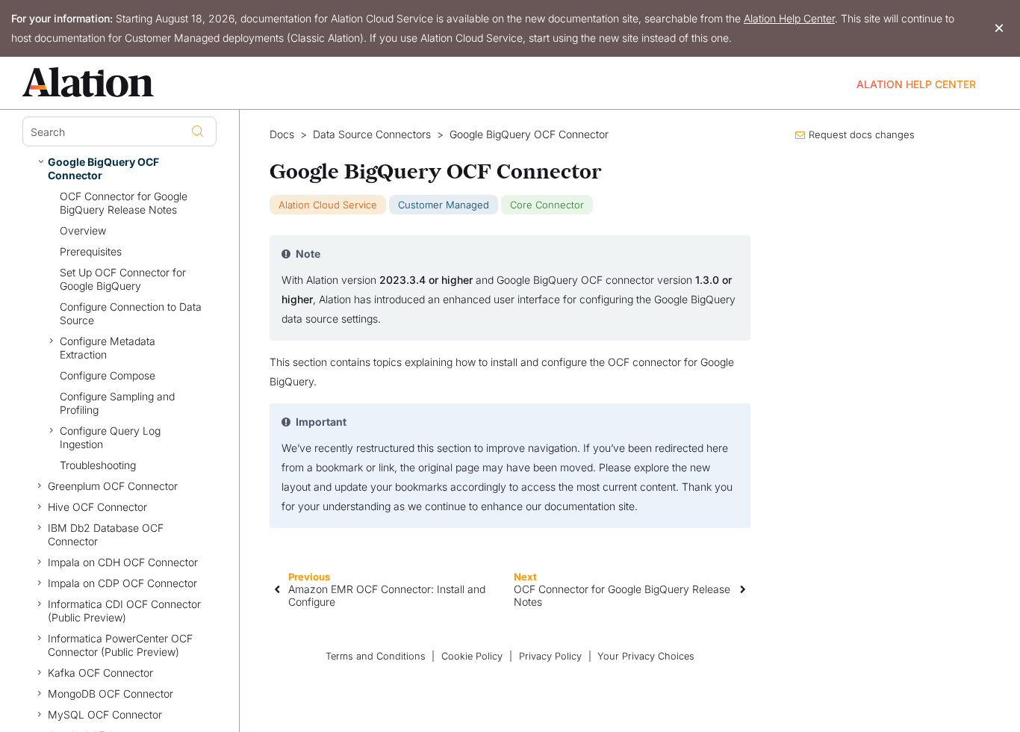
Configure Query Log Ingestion (110, 437)
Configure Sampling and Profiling (117, 403)
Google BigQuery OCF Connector (103, 168)
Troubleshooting (98, 465)
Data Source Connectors (372, 134)
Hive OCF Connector (97, 506)
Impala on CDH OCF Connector (123, 562)
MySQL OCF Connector (105, 714)
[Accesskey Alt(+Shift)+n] (743, 589)
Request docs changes (862, 134)
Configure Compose (107, 375)
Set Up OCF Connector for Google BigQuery (123, 279)
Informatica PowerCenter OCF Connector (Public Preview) (120, 645)
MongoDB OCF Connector (110, 693)
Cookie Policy (472, 656)
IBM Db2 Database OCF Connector (106, 534)
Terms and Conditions (376, 656)
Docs (282, 134)
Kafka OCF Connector (100, 672)
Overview (83, 230)
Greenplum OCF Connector (113, 486)
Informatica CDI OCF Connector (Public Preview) (124, 611)
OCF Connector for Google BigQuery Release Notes (123, 203)
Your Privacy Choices (645, 656)
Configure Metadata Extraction (107, 348)
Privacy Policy (550, 656)
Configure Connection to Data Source (131, 313)
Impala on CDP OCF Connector (122, 583)
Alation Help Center (789, 18)
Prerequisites (91, 251)
